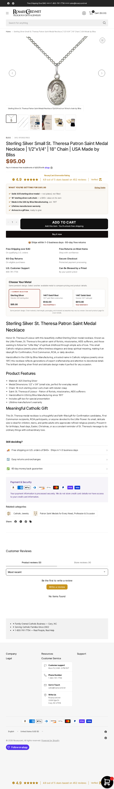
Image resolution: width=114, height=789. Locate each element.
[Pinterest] (13, 3)
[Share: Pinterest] (26, 521)
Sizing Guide (100, 187)
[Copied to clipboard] (30, 521)
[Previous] (12, 73)
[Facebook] (8, 3)
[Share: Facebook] (16, 521)
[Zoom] (102, 40)
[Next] (101, 73)
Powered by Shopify (50, 740)
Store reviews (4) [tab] (82, 562)
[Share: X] (21, 521)
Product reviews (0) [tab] (31, 562)
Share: (9, 521)
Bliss (8, 137)
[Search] (104, 22)
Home (8, 31)
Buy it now (57, 234)
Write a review (57, 586)
